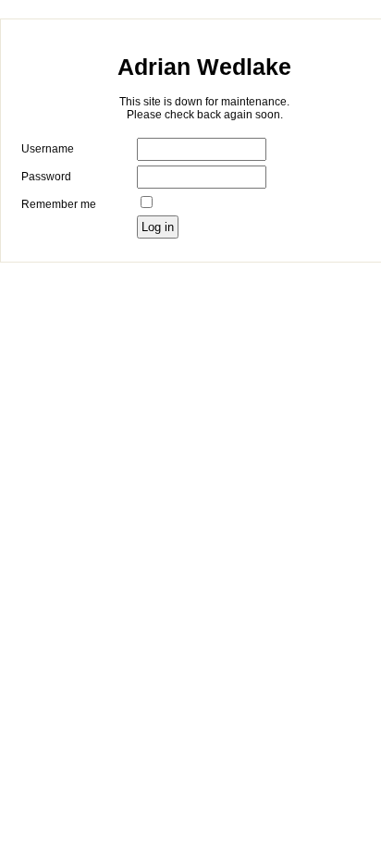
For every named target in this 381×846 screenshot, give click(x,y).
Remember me (58, 204)
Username (47, 148)
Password (46, 176)
